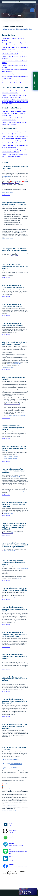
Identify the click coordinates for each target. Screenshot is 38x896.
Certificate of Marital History (17, 491)
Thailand (12, 182)
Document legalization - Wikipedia (16, 415)
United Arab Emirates (16, 181)
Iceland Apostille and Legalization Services (17, 29)
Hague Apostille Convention (13, 363)
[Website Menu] (32, 10)
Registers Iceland (14, 476)
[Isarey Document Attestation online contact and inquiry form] (5, 831)
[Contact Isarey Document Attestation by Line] (5, 851)
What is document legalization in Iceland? (13, 74)
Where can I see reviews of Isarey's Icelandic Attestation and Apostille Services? (14, 82)
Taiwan (25, 181)
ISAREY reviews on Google (10, 458)
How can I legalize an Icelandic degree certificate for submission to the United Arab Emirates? (15, 137)
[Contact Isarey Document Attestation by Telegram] (5, 844)
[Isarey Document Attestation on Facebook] (5, 866)
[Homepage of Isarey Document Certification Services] (27, 891)
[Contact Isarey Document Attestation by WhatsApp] (5, 837)
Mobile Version (19, 2)
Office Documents (8, 786)
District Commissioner (9, 550)
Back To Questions (6, 194)
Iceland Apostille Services (7, 192)
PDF (4, 784)
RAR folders (6, 788)
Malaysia (6, 182)
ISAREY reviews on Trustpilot (10, 456)
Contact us (19, 231)
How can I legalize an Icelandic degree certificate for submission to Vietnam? (15, 142)
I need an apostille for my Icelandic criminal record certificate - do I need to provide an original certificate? (14, 113)
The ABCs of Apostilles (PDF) (8, 367)
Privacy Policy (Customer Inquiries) (9, 805)
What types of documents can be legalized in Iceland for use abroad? (14, 44)
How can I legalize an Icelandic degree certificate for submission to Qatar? (15, 133)
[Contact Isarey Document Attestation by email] (5, 824)
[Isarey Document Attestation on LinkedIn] (5, 858)
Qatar (17, 182)
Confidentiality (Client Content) (9, 810)
